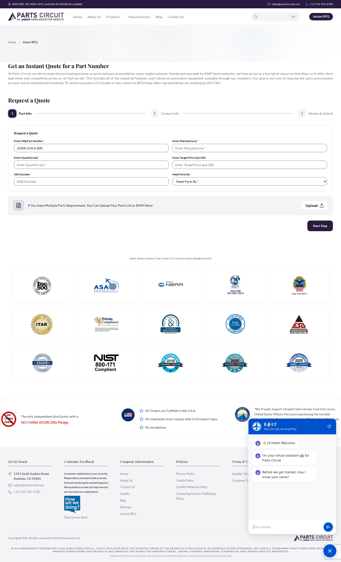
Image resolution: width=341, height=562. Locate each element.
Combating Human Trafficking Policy (196, 496)
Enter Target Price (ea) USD (189, 157)
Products (113, 17)
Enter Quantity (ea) (26, 157)
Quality (125, 494)
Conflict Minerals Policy (191, 487)
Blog (159, 17)
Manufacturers (139, 17)
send (328, 527)
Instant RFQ (321, 16)
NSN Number (22, 174)
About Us (94, 17)
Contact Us (176, 17)
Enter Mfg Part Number (29, 141)
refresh (329, 426)
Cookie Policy (185, 480)
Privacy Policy (185, 474)
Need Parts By (181, 174)
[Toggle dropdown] (121, 16)
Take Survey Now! (76, 517)
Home (77, 17)
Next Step (320, 226)
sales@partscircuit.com (286, 4)
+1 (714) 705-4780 (321, 4)
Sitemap (125, 507)
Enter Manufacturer (185, 141)
